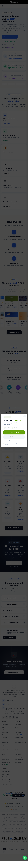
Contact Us (15, 437)
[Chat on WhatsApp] (25, 858)
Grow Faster (13, 432)
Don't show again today (14, 440)
